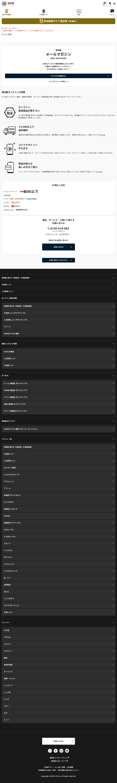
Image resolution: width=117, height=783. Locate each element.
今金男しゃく (7, 284)
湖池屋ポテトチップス (12, 523)
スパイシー (8, 651)
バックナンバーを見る (57, 81)
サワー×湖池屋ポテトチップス (15, 411)
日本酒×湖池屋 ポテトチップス (15, 390)
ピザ (5, 713)
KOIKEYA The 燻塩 (11, 334)
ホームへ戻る (7, 34)
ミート (6, 720)
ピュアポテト (9, 502)
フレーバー (6, 622)
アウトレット (9, 481)
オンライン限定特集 (9, 298)
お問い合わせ (58, 247)
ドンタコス (8, 550)
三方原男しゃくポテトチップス (16, 320)
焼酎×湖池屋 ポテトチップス (15, 404)
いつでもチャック (10, 571)
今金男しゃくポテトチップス (15, 313)
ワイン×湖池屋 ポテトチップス (15, 397)
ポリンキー (8, 557)
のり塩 (6, 630)
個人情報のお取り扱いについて (68, 770)
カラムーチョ (9, 530)
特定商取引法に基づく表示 (47, 770)
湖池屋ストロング (10, 509)
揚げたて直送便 (6, 14)
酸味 (5, 658)
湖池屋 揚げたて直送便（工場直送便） (16, 278)
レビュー (112, 14)
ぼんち (6, 592)
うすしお (7, 637)
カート (109, 5)
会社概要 (70, 767)
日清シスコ (8, 612)
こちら (102, 135)
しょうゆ (7, 692)
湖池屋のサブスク (8, 421)
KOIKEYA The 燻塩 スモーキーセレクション (21, 429)
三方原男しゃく (43, 14)
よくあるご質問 (60, 767)
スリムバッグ (9, 564)
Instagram (61, 751)
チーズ (6, 699)
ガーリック (8, 672)
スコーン (7, 543)
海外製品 (7, 585)
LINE (67, 751)
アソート (7, 327)
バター (6, 706)
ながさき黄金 (9, 352)
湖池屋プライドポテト (12, 495)
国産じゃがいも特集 (9, 344)
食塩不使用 (8, 665)
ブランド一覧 (7, 439)
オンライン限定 (10, 468)
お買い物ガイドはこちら (58, 260)
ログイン (105, 5)
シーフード (8, 685)
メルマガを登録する (58, 76)
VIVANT (7, 516)
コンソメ (7, 644)
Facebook (56, 751)
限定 (79, 14)
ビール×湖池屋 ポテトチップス (15, 383)
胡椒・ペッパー (10, 678)
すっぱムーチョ (10, 536)
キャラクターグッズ (11, 605)
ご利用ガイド (48, 767)
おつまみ (5, 375)
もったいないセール (11, 474)
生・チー (7, 578)
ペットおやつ (9, 598)
